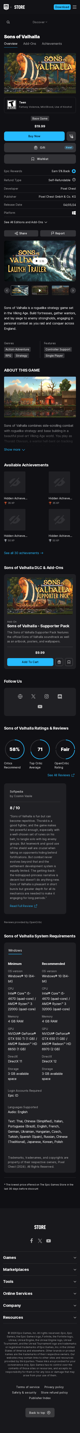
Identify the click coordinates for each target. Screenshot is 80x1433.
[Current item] (19, 290)
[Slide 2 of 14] (40, 290)
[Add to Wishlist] (69, 662)
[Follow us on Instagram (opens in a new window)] (46, 697)
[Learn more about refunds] (74, 180)
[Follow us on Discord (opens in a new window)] (60, 697)
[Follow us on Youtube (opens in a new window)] (40, 707)
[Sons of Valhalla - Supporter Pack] (40, 596)
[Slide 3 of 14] (60, 290)
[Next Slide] (73, 290)
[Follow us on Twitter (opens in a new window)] (33, 697)
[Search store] (8, 22)
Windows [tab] (15, 950)
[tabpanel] (40, 1017)
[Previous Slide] (7, 290)
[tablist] (40, 950)
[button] (40, 449)
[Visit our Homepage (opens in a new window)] (20, 697)
